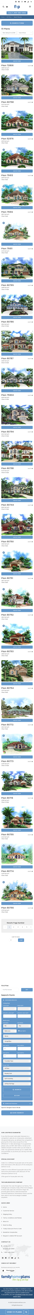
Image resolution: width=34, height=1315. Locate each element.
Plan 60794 (7, 431)
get (27, 989)
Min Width (6, 1045)
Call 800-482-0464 (17, 13)
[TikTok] (28, 1)
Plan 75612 (7, 212)
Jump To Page (16, 937)
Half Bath (22, 1031)
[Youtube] (25, 1)
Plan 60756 (7, 907)
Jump (21, 940)
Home (2, 17)
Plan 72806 (7, 65)
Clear (17, 1095)
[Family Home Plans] (17, 7)
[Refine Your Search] (26, 1312)
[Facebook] (18, 1)
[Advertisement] (17, 962)
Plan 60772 (7, 724)
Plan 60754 (7, 688)
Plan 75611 (6, 248)
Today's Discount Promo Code (12, 1229)
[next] (31, 927)
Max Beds (20, 1023)
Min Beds (5, 1023)
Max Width (20, 1045)
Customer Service (8, 1211)
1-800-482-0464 (9, 1252)
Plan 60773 (7, 761)
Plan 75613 (7, 175)
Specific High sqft (23, 1013)
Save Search (18, 1113)
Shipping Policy (7, 1214)
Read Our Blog (7, 1225)
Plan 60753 (7, 651)
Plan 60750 (7, 541)
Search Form (18, 23)
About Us (5, 1221)
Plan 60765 (7, 285)
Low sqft (6, 1005)
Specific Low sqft (8, 1013)
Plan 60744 (7, 505)
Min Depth (6, 1053)
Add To (30, 66)
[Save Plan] (3, 40)
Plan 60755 (7, 834)
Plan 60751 (7, 578)
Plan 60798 (7, 468)
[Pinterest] (15, 1)
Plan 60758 (7, 102)
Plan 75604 (7, 395)
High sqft (20, 1005)
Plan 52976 (7, 138)
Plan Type (6, 1065)
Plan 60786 (7, 321)
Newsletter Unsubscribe (10, 1232)
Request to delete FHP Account (12, 1236)
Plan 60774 (7, 871)
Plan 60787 (7, 358)
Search (17, 1090)
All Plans (9, 17)
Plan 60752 (7, 614)
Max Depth (20, 1053)
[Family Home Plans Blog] (31, 1)
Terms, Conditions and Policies (12, 1218)
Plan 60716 (7, 798)
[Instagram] (22, 1)
